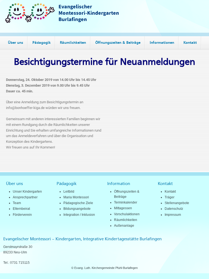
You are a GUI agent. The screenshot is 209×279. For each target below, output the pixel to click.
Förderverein (22, 215)
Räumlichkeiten (125, 220)
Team (17, 203)
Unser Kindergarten (27, 191)
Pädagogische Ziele (78, 203)
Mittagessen (123, 208)
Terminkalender (125, 202)
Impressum (173, 215)
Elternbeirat (21, 209)
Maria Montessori (76, 197)
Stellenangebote (177, 203)
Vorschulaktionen (127, 214)
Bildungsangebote (77, 209)
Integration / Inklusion (79, 215)
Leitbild (68, 191)
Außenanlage (124, 226)
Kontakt (170, 191)
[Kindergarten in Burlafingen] (104, 22)
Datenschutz (174, 209)
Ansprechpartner (25, 197)
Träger (169, 197)
